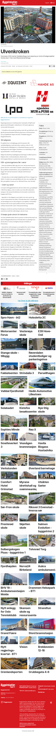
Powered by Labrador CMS (28, 730)
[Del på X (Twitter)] (52, 66)
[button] (2, 283)
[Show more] (47, 273)
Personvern (22, 726)
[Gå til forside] (10, 3)
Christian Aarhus (32, 687)
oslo (13, 276)
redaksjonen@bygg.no (30, 690)
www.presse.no (32, 711)
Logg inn (47, 2)
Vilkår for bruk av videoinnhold (26, 723)
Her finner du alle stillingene (28, 301)
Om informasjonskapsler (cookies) (27, 724)
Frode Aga (33, 686)
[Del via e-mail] (54, 66)
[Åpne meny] (52, 3)
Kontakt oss (41, 692)
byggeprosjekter (6, 276)
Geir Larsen (51, 689)
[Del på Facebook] (50, 66)
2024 (17, 276)
